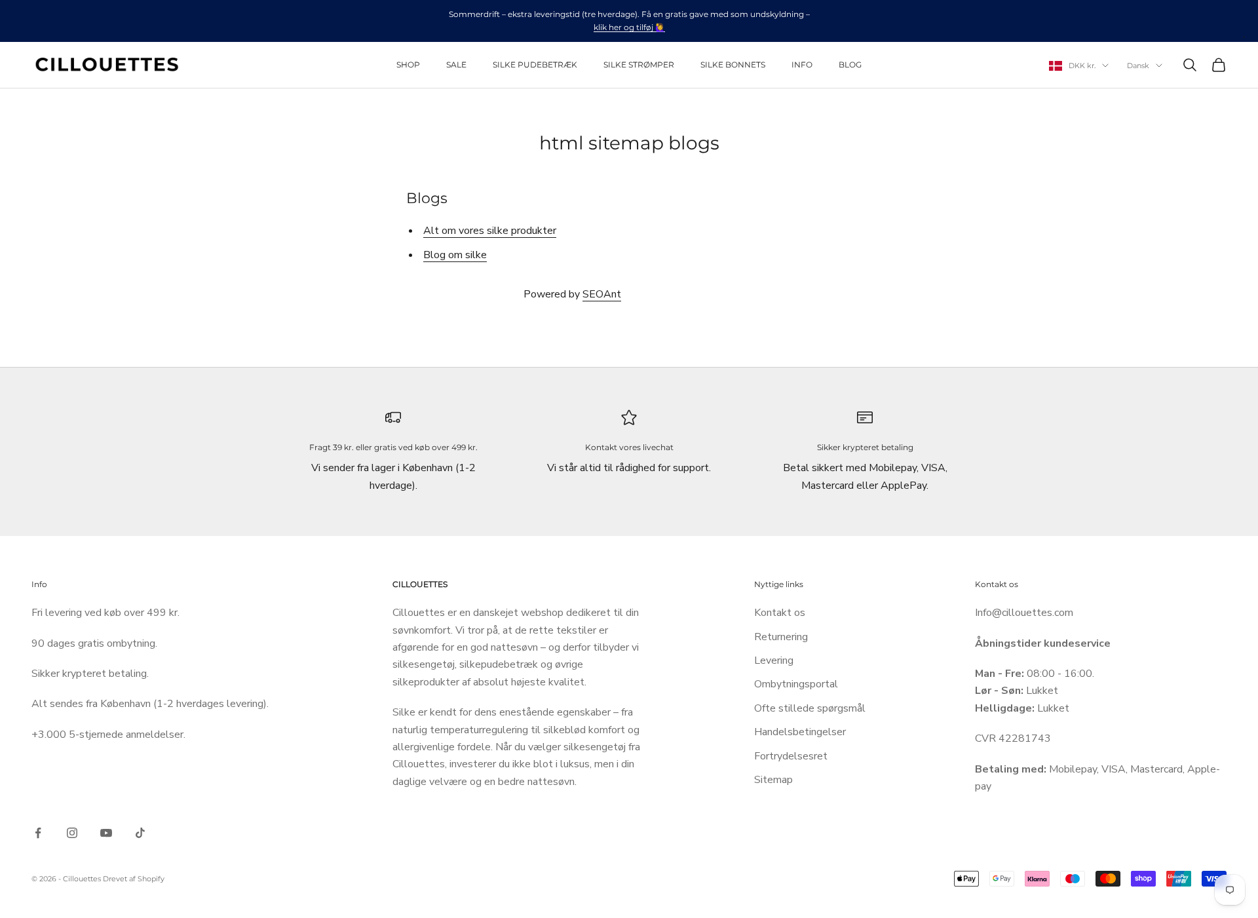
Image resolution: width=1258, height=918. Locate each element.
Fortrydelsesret (791, 756)
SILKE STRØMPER (638, 64)
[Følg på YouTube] (106, 832)
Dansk (1138, 65)
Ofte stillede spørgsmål (810, 708)
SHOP (408, 64)
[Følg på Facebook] (38, 832)
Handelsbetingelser (800, 732)
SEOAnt (601, 294)
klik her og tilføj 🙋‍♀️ (629, 27)
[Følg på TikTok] (140, 832)
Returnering (781, 637)
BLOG (850, 64)
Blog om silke (455, 255)
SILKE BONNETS (732, 64)
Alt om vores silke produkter (489, 230)
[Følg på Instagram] (72, 832)
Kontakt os (779, 612)
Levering (773, 660)
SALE (456, 64)
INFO (801, 64)
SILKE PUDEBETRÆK (535, 64)
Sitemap (773, 780)
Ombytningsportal (796, 684)
